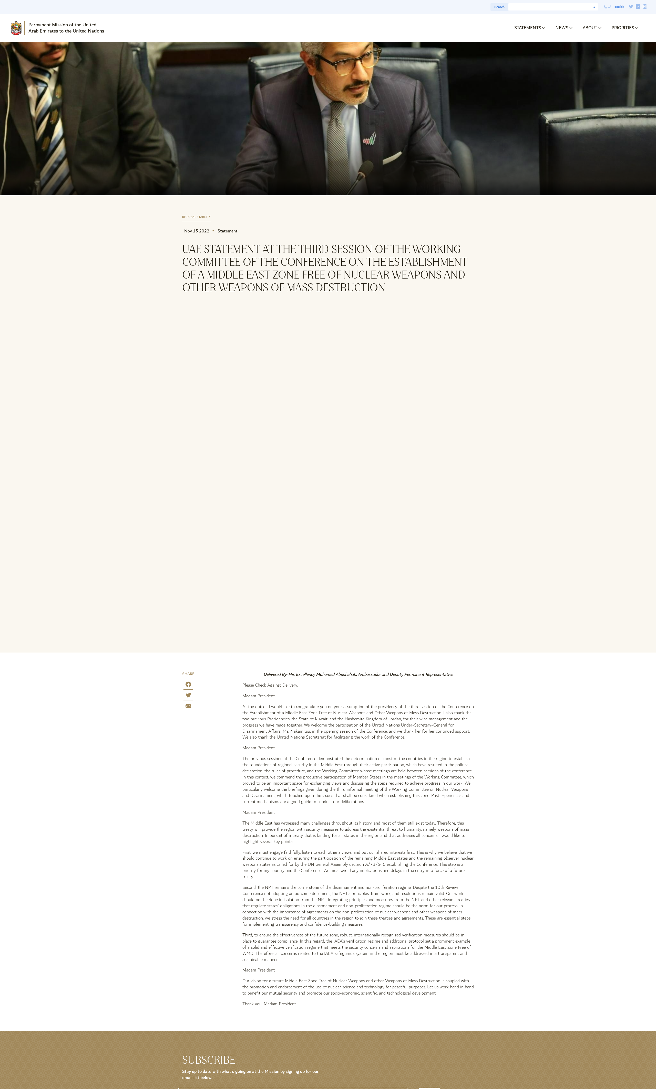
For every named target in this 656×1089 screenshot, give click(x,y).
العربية (607, 6)
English (619, 6)
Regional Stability (196, 217)
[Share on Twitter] (188, 696)
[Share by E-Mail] (188, 706)
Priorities (623, 27)
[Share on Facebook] (188, 685)
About (590, 27)
